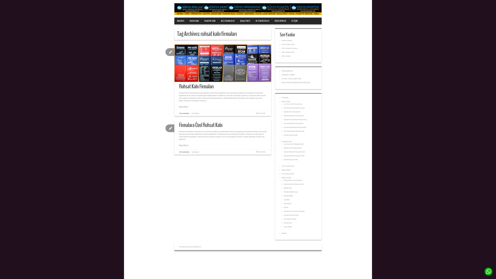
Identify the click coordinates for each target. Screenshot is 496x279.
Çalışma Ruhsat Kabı (291, 215)
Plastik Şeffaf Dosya (291, 192)
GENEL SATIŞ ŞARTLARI (291, 79)
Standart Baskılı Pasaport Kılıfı (294, 152)
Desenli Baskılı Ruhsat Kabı (293, 123)
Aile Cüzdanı (286, 56)
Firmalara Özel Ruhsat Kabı (200, 125)
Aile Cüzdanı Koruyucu (290, 48)
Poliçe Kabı (288, 223)
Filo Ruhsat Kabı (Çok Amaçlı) (294, 108)
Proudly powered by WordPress (190, 247)
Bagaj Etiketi (245, 20)
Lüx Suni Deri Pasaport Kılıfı (293, 144)
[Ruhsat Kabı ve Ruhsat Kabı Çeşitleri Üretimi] (248, 9)
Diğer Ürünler (280, 20)
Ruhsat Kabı (194, 20)
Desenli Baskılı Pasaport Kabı (294, 156)
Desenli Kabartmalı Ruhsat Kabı (295, 127)
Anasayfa (180, 20)
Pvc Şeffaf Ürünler (290, 219)
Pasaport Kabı (210, 20)
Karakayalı (195, 113)
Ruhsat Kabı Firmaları (196, 86)
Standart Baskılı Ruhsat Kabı (294, 116)
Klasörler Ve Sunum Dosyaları (294, 211)
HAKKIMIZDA (287, 71)
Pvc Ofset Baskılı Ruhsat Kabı (294, 131)
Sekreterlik (287, 203)
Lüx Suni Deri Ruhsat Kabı (293, 104)
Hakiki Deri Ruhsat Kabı (292, 112)
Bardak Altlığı (288, 196)
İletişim (294, 20)
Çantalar (287, 200)
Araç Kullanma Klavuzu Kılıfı (294, 184)
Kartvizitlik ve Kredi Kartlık (293, 180)
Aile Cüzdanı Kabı (288, 44)
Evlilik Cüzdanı (287, 40)
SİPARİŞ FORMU (288, 75)
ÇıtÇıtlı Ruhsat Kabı (290, 135)
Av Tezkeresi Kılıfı (262, 20)
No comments (184, 113)
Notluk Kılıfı (288, 188)
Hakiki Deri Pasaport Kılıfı (293, 148)
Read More (183, 107)
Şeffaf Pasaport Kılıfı (291, 160)
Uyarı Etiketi (288, 227)
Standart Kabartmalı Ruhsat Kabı (295, 120)
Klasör (286, 207)
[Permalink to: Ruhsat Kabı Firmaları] (222, 63)
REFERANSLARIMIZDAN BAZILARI (296, 83)
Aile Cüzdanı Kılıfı (228, 20)
